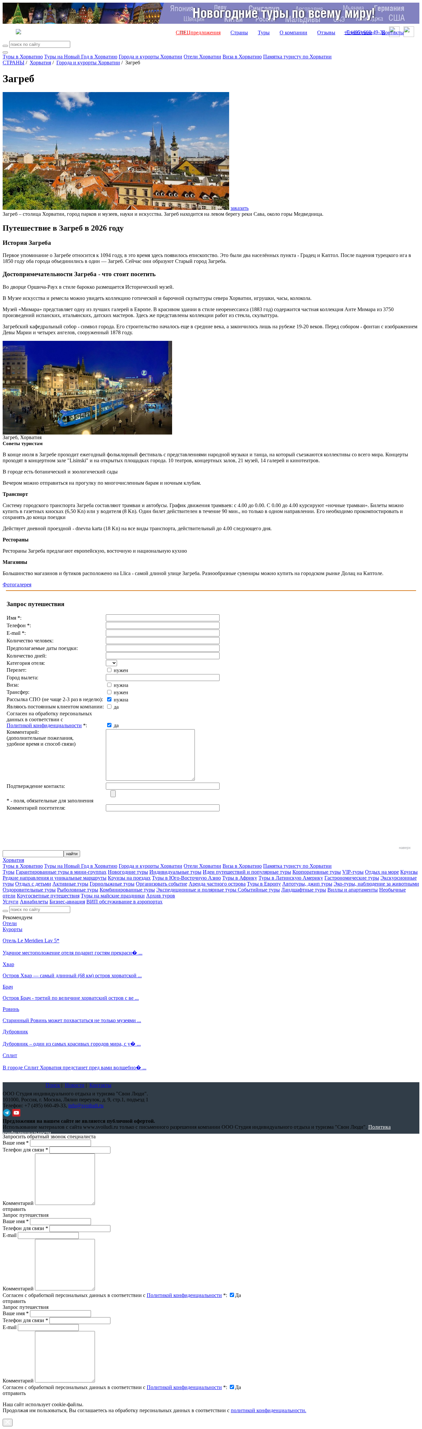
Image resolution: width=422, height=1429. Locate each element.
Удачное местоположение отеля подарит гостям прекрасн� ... (72, 953)
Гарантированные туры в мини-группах (61, 872)
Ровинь (11, 1009)
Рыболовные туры (77, 890)
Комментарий (18, 1203)
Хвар (8, 964)
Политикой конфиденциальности (44, 725)
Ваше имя (16, 1143)
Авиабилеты (34, 901)
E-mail (9, 1235)
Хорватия (40, 62)
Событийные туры (259, 890)
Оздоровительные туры (29, 890)
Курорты (12, 929)
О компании (293, 32)
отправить (14, 1393)
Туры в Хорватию (23, 56)
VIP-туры (353, 872)
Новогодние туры (128, 872)
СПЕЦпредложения (198, 32)
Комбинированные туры (127, 890)
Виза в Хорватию (242, 56)
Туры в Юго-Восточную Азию (186, 878)
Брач (8, 987)
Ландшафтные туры (303, 890)
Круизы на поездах (129, 878)
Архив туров (160, 895)
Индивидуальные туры (175, 872)
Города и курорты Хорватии (150, 56)
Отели (10, 923)
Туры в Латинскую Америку (290, 878)
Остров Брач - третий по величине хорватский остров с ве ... (71, 998)
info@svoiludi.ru (86, 1105)
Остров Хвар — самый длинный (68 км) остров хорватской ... (72, 975)
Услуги (10, 901)
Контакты (393, 32)
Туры (264, 32)
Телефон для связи (25, 1150)
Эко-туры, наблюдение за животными (376, 884)
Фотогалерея (17, 584)
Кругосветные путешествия (48, 895)
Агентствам (358, 32)
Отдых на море (382, 872)
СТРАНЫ (13, 62)
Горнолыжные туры (112, 884)
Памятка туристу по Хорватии (297, 56)
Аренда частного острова (217, 884)
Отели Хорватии (202, 56)
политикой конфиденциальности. (268, 1410)
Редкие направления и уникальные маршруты (54, 878)
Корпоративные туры (316, 872)
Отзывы (326, 32)
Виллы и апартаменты (352, 890)
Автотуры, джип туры (307, 884)
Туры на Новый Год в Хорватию (80, 56)
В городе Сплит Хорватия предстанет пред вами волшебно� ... (74, 1067)
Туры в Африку (239, 878)
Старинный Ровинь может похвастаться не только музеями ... (72, 1020)
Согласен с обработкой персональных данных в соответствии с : (115, 1295)
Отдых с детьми (33, 884)
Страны (239, 32)
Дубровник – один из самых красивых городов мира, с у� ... (72, 1044)
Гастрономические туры (351, 878)
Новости (74, 1085)
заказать (239, 208)
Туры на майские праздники (113, 895)
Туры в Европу (264, 884)
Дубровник (15, 1031)
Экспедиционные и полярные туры (197, 890)
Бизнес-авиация (67, 901)
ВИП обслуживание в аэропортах (124, 901)
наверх (405, 848)
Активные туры (70, 884)
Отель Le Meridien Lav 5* (31, 940)
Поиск (52, 1085)
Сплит (10, 1055)
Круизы (409, 872)
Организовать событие (161, 884)
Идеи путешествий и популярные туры (247, 872)
